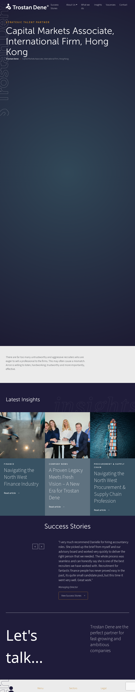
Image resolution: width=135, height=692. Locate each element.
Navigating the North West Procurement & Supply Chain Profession (110, 487)
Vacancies (110, 4)
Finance (9, 464)
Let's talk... (24, 646)
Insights (98, 4)
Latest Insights (23, 399)
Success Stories (55, 6)
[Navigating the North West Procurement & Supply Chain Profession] (112, 435)
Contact (123, 4)
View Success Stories (71, 595)
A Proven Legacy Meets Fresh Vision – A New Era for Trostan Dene (66, 484)
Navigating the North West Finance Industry (21, 477)
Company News (58, 464)
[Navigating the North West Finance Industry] (22, 435)
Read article (10, 493)
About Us (70, 4)
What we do (85, 6)
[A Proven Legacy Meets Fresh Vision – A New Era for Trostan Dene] (67, 435)
